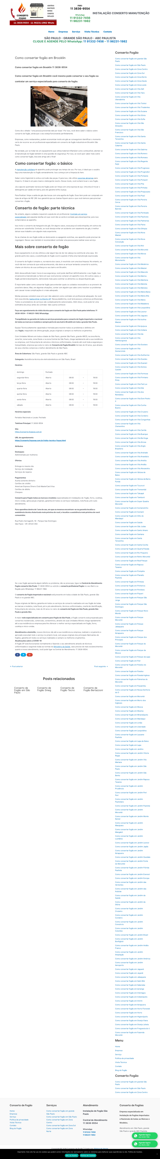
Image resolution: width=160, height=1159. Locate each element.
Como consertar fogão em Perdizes (130, 590)
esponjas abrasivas (85, 178)
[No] (157, 1154)
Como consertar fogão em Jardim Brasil (131, 935)
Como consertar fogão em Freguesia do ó (132, 1028)
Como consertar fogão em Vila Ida (129, 334)
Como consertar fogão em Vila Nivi (129, 246)
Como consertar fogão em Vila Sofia (130, 119)
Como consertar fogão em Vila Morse (130, 254)
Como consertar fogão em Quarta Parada (132, 549)
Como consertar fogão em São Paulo (130, 65)
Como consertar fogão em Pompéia (130, 571)
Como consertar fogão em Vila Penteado (132, 213)
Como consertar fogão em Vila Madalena (132, 304)
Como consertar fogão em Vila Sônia (130, 115)
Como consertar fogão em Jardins (129, 749)
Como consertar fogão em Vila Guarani (131, 363)
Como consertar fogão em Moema (129, 711)
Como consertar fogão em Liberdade (130, 727)
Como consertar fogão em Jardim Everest (132, 874)
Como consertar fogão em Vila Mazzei (131, 268)
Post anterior (16, 666)
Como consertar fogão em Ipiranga (129, 989)
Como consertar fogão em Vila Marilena (131, 280)
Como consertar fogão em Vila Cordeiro (131, 416)
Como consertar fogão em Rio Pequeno (131, 553)
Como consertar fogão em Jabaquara (130, 977)
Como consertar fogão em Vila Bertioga (131, 438)
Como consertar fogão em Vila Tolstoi (130, 103)
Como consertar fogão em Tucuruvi (130, 485)
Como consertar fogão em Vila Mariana (131, 288)
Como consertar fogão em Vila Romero (131, 153)
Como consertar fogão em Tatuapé (129, 493)
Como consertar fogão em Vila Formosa (131, 373)
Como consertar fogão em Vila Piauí (130, 196)
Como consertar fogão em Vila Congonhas (132, 420)
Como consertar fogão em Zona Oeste (131, 81)
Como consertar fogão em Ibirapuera (130, 1005)
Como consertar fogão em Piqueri (129, 593)
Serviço (118, 1054)
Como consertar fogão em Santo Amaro (131, 530)
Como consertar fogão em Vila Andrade (131, 453)
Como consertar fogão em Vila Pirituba (131, 188)
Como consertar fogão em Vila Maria (130, 300)
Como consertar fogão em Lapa (128, 745)
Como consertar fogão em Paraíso (129, 671)
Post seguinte (101, 666)
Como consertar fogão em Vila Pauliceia (131, 217)
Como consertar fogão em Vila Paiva (130, 224)
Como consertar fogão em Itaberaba (130, 985)
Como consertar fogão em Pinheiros (130, 586)
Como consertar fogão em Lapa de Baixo (132, 741)
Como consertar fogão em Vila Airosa (130, 442)
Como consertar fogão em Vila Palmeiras (132, 221)
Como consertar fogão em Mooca (129, 707)
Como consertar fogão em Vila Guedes (131, 359)
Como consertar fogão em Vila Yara (129, 93)
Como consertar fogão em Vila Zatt (129, 89)
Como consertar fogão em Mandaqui (130, 719)
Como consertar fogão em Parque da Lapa (132, 657)
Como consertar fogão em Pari (128, 661)
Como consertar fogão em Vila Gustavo (131, 344)
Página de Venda (101, 1149)
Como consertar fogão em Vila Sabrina (131, 149)
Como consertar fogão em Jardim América (132, 959)
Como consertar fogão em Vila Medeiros (132, 264)
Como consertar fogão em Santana (129, 534)
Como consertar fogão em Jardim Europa (132, 878)
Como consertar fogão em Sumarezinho (131, 508)
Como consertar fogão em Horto (128, 1013)
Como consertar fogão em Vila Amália (130, 464)
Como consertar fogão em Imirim (128, 1001)
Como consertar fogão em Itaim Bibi (130, 981)
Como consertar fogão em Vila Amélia (130, 460)
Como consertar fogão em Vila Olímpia (131, 228)
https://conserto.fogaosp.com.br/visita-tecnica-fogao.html (40, 440)
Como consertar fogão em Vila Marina (130, 276)
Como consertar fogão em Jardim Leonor (132, 843)
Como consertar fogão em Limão (128, 723)
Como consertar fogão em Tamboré (130, 497)
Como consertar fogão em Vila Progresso (132, 168)
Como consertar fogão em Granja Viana (131, 1020)
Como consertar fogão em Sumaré (129, 512)
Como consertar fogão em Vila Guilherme (132, 355)
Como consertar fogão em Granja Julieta (132, 1024)
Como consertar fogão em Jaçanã (129, 973)
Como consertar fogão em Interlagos (130, 993)
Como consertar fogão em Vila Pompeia (131, 176)
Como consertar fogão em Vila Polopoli (131, 180)
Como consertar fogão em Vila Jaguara (131, 315)
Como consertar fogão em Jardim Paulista (132, 806)
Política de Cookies (88, 1155)
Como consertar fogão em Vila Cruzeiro (131, 412)
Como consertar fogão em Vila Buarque (131, 434)
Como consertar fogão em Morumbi (130, 696)
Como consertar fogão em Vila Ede (129, 388)
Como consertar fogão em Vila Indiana (131, 330)
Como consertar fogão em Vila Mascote (131, 272)
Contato (118, 1066)
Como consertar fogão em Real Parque (131, 561)
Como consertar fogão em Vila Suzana (131, 111)
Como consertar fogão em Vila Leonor (131, 312)
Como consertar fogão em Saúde (129, 522)
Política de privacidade (124, 1058)
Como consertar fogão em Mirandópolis (131, 715)
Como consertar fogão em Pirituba (129, 582)
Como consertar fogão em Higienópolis (131, 1017)
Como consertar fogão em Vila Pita (129, 184)
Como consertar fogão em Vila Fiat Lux (131, 384)
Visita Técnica (121, 1062)
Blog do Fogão (121, 1070)
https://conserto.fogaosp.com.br (28, 432)
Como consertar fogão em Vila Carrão (130, 430)
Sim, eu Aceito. (71, 1155)
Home (117, 1046)
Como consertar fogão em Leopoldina (130, 730)
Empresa (118, 1050)
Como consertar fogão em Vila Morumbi (131, 250)
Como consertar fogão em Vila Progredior (132, 172)
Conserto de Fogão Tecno (67, 689)
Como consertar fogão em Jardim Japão (131, 846)
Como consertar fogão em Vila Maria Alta (132, 296)
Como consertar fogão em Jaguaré (129, 969)
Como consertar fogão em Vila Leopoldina (132, 308)
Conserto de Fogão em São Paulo (22, 690)
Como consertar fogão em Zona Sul (130, 73)
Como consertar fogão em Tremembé (130, 489)
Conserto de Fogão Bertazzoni (93, 689)
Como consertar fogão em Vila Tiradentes (132, 107)
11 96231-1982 (80, 21)
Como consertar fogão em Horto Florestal (132, 1009)
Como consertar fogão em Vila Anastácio (132, 456)
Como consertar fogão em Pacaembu (130, 686)
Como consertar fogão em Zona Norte (131, 77)
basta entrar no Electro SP (40, 299)
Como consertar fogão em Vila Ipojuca (131, 326)
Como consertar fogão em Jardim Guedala (132, 857)
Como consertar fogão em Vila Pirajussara (132, 192)
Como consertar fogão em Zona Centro (131, 69)
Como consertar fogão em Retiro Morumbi (132, 557)
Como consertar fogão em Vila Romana (131, 157)
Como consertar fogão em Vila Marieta (131, 284)
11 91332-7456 (80, 18)
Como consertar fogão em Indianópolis (131, 997)
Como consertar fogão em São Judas (130, 526)
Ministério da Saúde (62, 647)
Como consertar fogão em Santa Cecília (131, 545)
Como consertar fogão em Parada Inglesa (132, 675)
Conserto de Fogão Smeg (44, 689)
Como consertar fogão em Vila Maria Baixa (132, 292)
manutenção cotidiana (26, 169)
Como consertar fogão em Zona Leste (130, 85)
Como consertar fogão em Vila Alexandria (132, 468)
